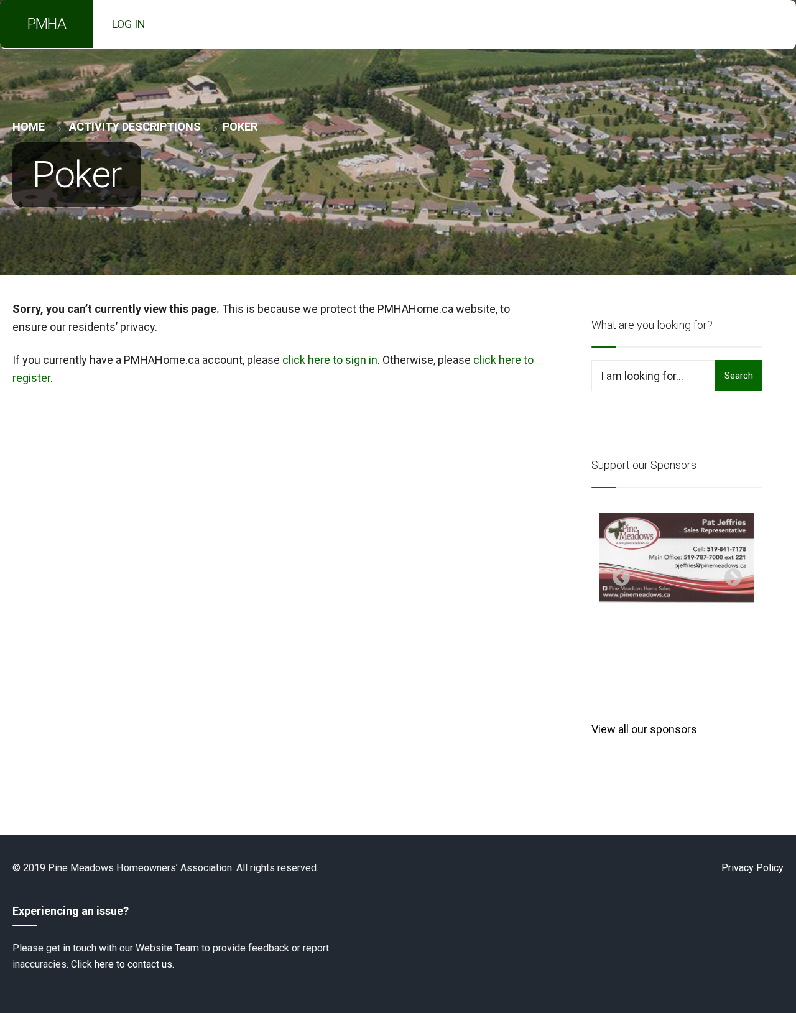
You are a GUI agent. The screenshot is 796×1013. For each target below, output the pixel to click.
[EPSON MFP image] (676, 558)
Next (729, 574)
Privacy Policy (752, 868)
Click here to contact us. (122, 964)
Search (738, 375)
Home (28, 126)
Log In (129, 23)
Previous (617, 574)
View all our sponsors (644, 729)
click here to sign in (329, 359)
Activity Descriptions (135, 126)
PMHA (46, 23)
